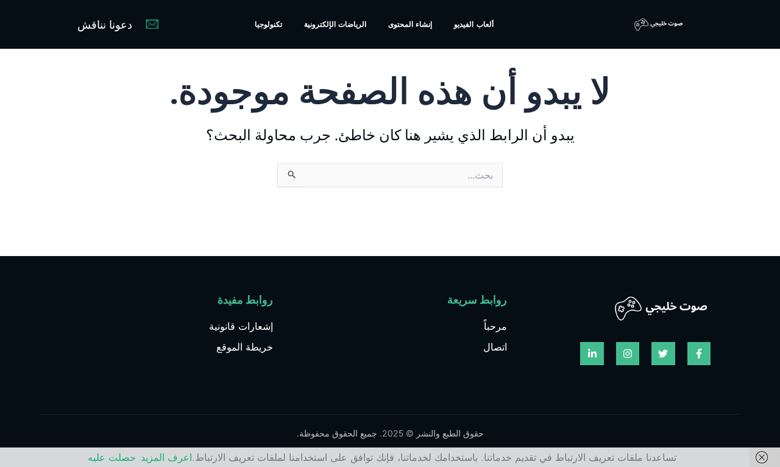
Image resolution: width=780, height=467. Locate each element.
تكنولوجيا (268, 24)
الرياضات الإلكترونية (335, 24)
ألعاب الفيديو (473, 24)
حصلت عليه (112, 457)
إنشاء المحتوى (410, 24)
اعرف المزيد (166, 457)
